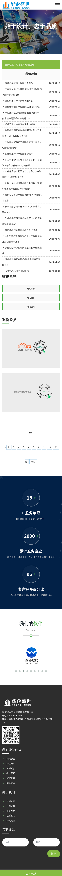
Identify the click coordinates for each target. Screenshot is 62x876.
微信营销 (31, 306)
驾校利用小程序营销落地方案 (18, 101)
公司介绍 (10, 801)
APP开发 (10, 778)
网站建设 (10, 759)
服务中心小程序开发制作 (16, 271)
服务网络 (10, 811)
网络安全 (10, 783)
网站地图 (10, 820)
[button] (16, 671)
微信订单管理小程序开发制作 (18, 83)
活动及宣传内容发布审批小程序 (19, 124)
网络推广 (31, 297)
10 (49, 447)
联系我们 (10, 815)
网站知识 (31, 288)
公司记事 (10, 806)
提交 (53, 853)
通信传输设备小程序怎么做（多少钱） (23, 106)
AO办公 (10, 768)
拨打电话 (31, 873)
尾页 (33, 462)
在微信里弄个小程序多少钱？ (18, 153)
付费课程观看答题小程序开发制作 (20, 230)
